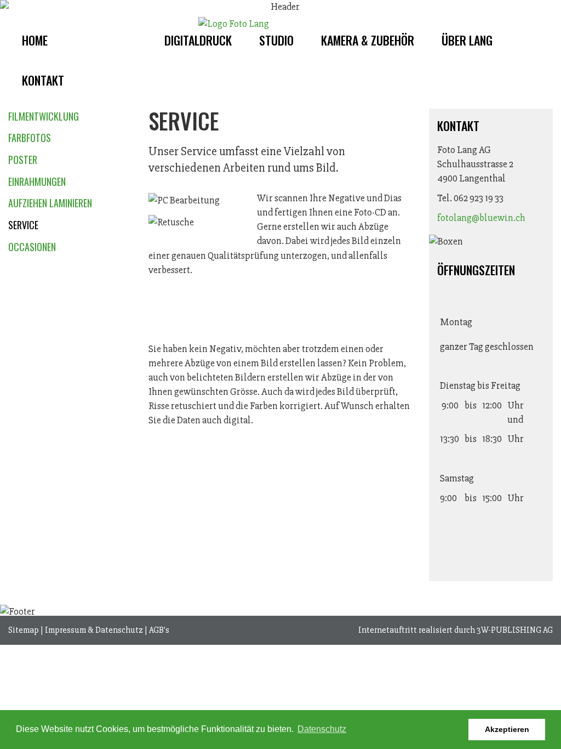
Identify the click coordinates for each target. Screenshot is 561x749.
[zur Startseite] (233, 23)
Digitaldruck (198, 40)
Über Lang (467, 40)
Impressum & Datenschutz (94, 630)
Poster (22, 159)
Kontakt (43, 80)
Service (23, 225)
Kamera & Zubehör (367, 40)
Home (35, 40)
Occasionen (32, 247)
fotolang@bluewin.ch (481, 218)
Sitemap (23, 630)
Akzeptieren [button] (507, 729)
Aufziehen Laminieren (50, 203)
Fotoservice (106, 40)
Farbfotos (29, 137)
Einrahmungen (37, 181)
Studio (276, 40)
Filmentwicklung (43, 116)
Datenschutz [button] (321, 729)
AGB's (159, 630)
